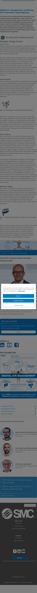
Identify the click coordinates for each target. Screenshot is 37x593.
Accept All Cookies (18, 300)
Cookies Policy (21, 291)
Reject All (18, 296)
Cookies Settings (18, 305)
